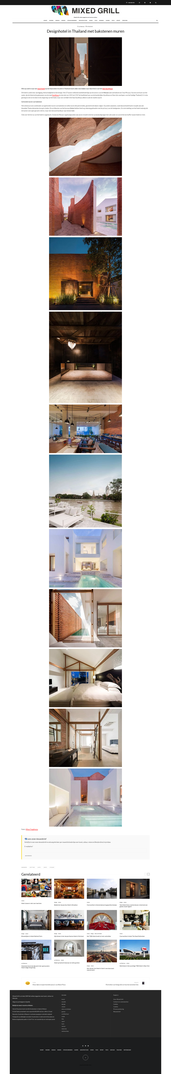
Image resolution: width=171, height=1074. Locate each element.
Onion (45, 867)
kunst (45, 20)
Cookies (115, 1006)
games (108, 20)
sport (118, 20)
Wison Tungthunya (32, 829)
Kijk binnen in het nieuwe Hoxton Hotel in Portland (69, 936)
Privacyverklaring (118, 1009)
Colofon (115, 1004)
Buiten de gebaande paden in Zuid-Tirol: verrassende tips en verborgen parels (33, 1019)
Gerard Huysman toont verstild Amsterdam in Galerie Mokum (29, 1009)
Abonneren (28, 855)
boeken (101, 20)
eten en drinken (72, 20)
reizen (63, 20)
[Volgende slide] (148, 874)
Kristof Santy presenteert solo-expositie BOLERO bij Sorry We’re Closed (32, 1011)
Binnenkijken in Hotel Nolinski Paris (31, 936)
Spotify (28, 1002)
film (96, 20)
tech (113, 20)
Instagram (22, 1002)
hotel (39, 867)
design (57, 20)
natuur (64, 1026)
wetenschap (65, 1031)
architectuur (83, 20)
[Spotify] (150, 2)
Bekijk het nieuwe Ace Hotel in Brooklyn (66, 905)
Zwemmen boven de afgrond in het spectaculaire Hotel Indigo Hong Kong (35, 966)
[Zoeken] (156, 2)
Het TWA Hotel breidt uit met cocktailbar (99, 936)
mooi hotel (41, 89)
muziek (51, 20)
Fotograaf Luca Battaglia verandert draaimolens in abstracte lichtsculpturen (33, 1016)
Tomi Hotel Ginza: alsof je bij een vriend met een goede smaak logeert (133, 905)
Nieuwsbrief (117, 1011)
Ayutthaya (55, 95)
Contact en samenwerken (120, 1002)
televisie (64, 1029)
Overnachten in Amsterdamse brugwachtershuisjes (102, 905)
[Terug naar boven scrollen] (85, 1057)
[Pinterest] (145, 2)
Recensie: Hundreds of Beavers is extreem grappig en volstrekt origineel (32, 1014)
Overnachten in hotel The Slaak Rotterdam (132, 936)
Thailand (52, 867)
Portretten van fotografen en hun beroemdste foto (122, 984)
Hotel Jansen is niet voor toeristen (31, 903)
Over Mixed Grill (118, 999)
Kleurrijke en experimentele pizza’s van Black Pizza (49, 984)
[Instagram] (139, 2)
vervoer (124, 20)
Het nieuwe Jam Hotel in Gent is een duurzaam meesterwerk (100, 969)
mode (91, 20)
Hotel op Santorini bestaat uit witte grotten (67, 963)
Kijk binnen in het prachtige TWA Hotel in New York (135, 966)
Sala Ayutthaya (107, 89)
